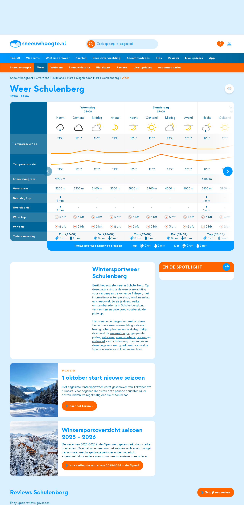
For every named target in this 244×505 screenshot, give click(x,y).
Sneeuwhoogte (20, 67)
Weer (40, 67)
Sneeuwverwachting (106, 58)
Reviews (173, 58)
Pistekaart (103, 67)
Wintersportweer (58, 58)
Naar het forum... (81, 406)
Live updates (194, 58)
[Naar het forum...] (34, 390)
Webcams (33, 58)
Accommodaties (138, 58)
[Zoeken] (127, 44)
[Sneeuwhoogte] (46, 44)
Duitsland (58, 78)
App (212, 58)
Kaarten (81, 58)
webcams (108, 337)
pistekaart (98, 341)
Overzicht (42, 78)
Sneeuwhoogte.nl (21, 78)
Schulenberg (110, 78)
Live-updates (143, 67)
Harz (70, 78)
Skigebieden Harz (87, 78)
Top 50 (15, 58)
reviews (142, 337)
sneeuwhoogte (119, 333)
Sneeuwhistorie (79, 67)
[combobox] (127, 44)
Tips (159, 58)
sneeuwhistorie (125, 337)
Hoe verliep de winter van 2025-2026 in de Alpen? (104, 465)
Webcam (57, 67)
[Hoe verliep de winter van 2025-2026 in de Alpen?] (34, 448)
